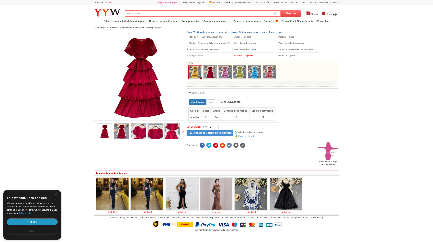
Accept (32, 221)
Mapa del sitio (163, 218)
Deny (32, 231)
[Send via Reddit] (222, 145)
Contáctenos (131, 218)
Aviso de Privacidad (260, 218)
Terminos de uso (147, 218)
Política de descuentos (201, 218)
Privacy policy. (26, 213)
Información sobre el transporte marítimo (289, 218)
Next (184, 131)
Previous (92, 131)
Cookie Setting (316, 218)
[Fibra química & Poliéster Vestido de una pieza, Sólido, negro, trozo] (112, 210)
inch (211, 102)
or (168, 2)
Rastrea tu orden (298, 2)
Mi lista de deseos (242, 2)
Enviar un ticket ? (246, 136)
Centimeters (197, 102)
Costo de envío (262, 2)
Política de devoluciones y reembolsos (231, 218)
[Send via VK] (229, 145)
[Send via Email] (235, 145)
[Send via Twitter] (208, 145)
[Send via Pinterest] (215, 145)
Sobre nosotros (117, 218)
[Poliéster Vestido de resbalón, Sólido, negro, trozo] (285, 210)
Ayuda (335, 2)
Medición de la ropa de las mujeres (328, 163)
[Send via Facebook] (202, 145)
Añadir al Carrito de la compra (212, 132)
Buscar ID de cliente (319, 2)
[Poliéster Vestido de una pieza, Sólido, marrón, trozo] (216, 210)
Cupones (269, 21)
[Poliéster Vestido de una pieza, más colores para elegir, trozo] (182, 210)
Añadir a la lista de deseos (250, 132)
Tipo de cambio (280, 2)
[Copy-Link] (242, 145)
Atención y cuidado (180, 218)
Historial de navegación (194, 2)
